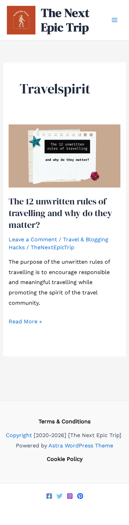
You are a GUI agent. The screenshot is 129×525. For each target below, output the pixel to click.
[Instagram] (70, 496)
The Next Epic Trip (65, 20)
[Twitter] (59, 496)
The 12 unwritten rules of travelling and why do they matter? (60, 213)
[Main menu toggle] (114, 20)
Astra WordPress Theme (81, 445)
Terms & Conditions (64, 421)
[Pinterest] (80, 496)
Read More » (25, 322)
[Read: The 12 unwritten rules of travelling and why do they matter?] (65, 155)
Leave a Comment (33, 239)
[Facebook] (49, 496)
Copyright (19, 435)
